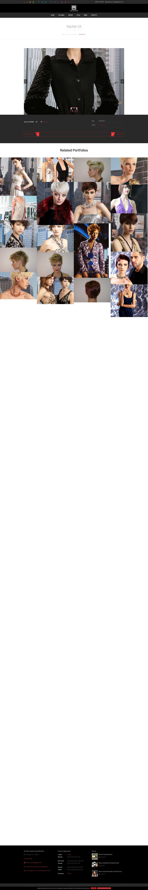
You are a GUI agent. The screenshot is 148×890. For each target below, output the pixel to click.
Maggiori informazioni (104, 888)
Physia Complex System (105, 854)
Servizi (70, 15)
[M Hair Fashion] (74, 8)
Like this (45, 122)
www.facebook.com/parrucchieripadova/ (36, 866)
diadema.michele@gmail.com (115, 2)
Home (52, 15)
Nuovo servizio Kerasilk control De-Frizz (110, 871)
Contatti (94, 15)
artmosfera (102, 125)
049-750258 (28, 858)
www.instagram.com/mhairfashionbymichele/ (38, 870)
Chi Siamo (61, 15)
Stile (78, 15)
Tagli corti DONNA (72, 34)
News (85, 15)
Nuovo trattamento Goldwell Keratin (109, 863)
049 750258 (100, 2)
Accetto (93, 888)
